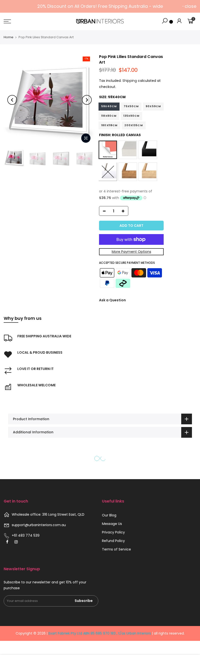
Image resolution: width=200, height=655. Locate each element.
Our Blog (109, 515)
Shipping (129, 80)
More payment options (131, 251)
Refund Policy (113, 540)
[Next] (87, 100)
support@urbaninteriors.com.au (39, 524)
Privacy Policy (113, 532)
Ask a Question (112, 300)
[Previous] (12, 100)
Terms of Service (116, 549)
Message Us (112, 523)
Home (8, 37)
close (190, 6)
